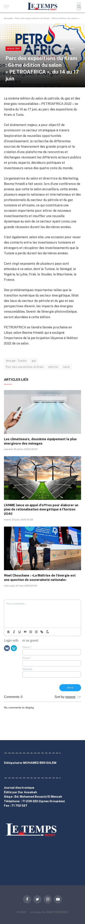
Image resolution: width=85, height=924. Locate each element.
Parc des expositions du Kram (24, 366)
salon (66, 366)
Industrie (13, 48)
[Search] (78, 6)
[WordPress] (14, 648)
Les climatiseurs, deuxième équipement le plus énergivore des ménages (40, 441)
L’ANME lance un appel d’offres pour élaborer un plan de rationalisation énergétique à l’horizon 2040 (41, 509)
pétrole (53, 366)
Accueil (8, 18)
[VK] (7, 648)
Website (27, 669)
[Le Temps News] (42, 6)
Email (26, 658)
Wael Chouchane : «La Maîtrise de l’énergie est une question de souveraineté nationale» (40, 578)
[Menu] (6, 6)
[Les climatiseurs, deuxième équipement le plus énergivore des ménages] (42, 412)
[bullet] (36, 631)
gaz (34, 360)
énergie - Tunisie (16, 360)
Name (27, 647)
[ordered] (30, 631)
